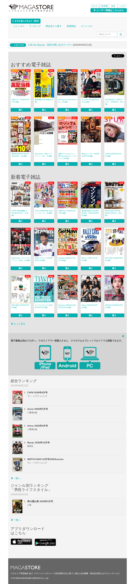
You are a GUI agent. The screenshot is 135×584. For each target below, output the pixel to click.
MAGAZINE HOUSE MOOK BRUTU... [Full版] (113, 213)
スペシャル (86, 26)
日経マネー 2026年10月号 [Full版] (20, 101)
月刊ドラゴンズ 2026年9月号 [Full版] (44, 259)
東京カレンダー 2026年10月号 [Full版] (90, 155)
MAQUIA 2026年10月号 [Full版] (114, 306)
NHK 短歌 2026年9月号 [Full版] (20, 306)
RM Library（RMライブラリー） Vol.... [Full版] (43, 155)
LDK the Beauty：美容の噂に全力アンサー (50, 44)
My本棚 (104, 6)
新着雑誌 (71, 26)
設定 (113, 6)
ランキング (35, 26)
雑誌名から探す (54, 26)
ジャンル (18, 26)
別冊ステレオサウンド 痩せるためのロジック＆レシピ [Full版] (67, 156)
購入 (21, 110)
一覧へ (17, 478)
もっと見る (19, 323)
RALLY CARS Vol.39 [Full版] (89, 259)
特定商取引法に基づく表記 (67, 573)
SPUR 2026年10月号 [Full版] (113, 155)
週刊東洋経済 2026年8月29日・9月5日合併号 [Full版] (90, 213)
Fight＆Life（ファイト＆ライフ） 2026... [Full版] (21, 259)
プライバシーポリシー (44, 573)
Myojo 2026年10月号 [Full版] (89, 306)
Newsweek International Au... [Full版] (67, 101)
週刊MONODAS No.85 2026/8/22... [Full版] (20, 155)
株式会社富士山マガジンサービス (105, 573)
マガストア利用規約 (19, 573)
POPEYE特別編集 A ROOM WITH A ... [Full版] (20, 213)
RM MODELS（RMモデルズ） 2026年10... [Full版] (114, 102)
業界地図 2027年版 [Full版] (44, 101)
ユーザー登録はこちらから (110, 10)
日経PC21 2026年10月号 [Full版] (67, 212)
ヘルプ (122, 6)
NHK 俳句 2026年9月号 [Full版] (114, 259)
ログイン (95, 6)
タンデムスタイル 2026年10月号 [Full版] (44, 306)
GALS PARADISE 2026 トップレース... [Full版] (44, 212)
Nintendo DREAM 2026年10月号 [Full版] (67, 306)
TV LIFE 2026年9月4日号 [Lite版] (90, 101)
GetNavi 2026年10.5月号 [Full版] (67, 259)
